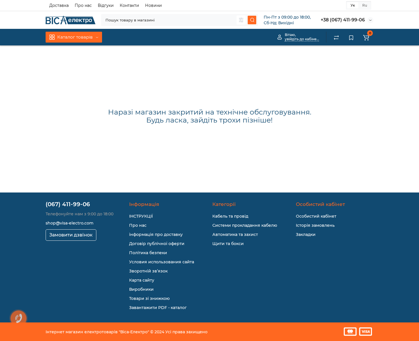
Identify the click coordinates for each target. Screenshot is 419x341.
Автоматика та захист (235, 234)
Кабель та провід (230, 216)
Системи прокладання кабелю (244, 225)
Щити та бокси (228, 243)
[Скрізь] (241, 20)
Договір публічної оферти (156, 243)
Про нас (83, 5)
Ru (364, 5)
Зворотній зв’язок (148, 271)
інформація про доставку (156, 234)
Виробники (141, 289)
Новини (153, 5)
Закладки (306, 234)
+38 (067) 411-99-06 (343, 20)
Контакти (129, 5)
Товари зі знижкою (149, 298)
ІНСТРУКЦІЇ (141, 216)
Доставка (59, 5)
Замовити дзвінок (71, 235)
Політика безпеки (148, 252)
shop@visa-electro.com (69, 223)
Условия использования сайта (161, 261)
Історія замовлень (315, 225)
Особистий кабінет (316, 216)
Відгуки (106, 5)
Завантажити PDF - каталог (158, 307)
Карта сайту (141, 280)
